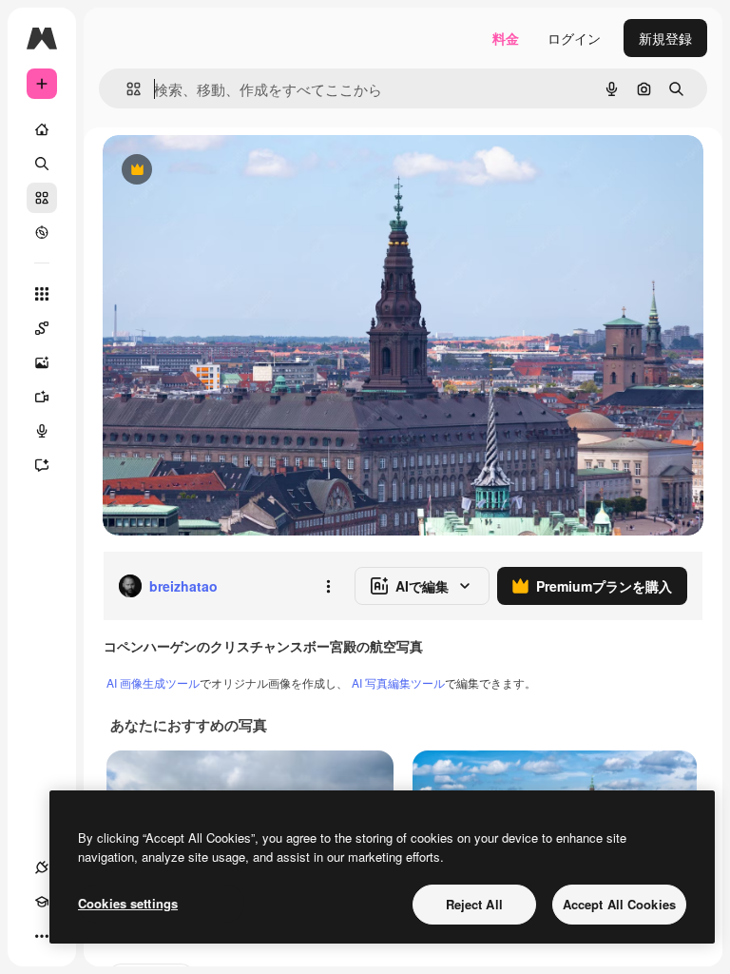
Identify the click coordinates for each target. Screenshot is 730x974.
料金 (505, 38)
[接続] (42, 867)
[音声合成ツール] (42, 431)
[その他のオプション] (328, 586)
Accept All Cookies (619, 904)
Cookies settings (128, 903)
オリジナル (233, 171)
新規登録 (665, 38)
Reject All (474, 904)
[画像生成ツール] (42, 362)
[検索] (42, 163)
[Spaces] (42, 328)
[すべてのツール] (42, 294)
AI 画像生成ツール (153, 682)
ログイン (574, 38)
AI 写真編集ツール (398, 682)
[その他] (42, 936)
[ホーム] (42, 129)
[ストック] (42, 198)
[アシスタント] (42, 465)
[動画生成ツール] (42, 396)
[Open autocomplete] (126, 89)
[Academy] (42, 901)
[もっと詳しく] (42, 232)
